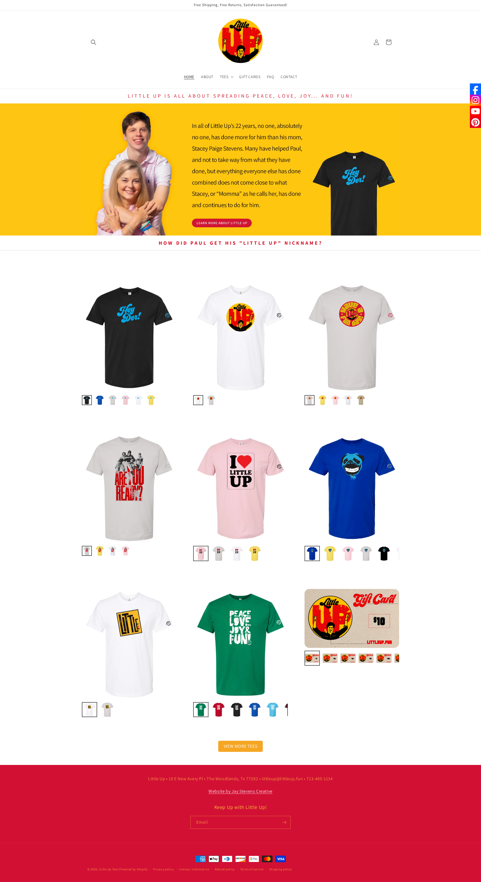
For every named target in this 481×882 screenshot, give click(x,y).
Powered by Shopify (133, 869)
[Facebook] (475, 89)
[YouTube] (475, 111)
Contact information (194, 869)
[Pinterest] (475, 122)
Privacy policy (163, 869)
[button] (93, 42)
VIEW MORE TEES (240, 746)
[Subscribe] (284, 822)
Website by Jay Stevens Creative (240, 791)
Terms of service (252, 869)
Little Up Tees (109, 869)
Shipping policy (280, 869)
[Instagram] (475, 100)
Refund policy (225, 869)
